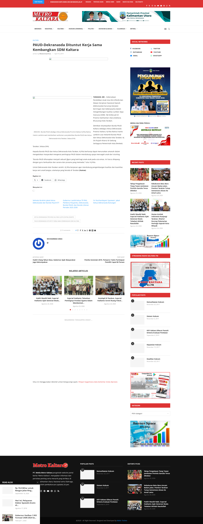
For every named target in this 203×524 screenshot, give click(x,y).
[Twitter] (149, 6)
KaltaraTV (139, 2)
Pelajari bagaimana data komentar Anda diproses (97, 382)
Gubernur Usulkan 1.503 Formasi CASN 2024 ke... (26, 516)
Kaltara (60, 29)
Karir (118, 2)
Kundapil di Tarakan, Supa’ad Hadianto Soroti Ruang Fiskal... (109, 299)
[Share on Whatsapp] (87, 230)
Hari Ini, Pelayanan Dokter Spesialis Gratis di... (25, 502)
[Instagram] (152, 6)
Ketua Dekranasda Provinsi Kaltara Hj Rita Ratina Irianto (54, 217)
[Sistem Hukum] (137, 320)
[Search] (169, 29)
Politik (91, 29)
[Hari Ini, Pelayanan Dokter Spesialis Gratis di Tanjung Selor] (7, 502)
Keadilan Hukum (153, 359)
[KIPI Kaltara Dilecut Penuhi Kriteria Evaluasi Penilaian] (137, 334)
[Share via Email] (95, 230)
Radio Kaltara (128, 2)
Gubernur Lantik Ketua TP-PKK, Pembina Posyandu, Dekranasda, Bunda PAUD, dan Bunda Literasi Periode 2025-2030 (76, 204)
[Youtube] (158, 6)
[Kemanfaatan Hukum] (137, 305)
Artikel (133, 29)
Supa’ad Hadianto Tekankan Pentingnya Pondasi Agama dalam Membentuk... (78, 300)
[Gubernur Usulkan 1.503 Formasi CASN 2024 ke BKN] (7, 517)
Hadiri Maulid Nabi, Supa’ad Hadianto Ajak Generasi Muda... (73, 2)
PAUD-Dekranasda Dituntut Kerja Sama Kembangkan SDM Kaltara (56, 221)
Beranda (38, 29)
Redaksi (88, 2)
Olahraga (121, 29)
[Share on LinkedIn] (85, 230)
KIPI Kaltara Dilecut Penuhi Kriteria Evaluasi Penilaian (157, 331)
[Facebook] (146, 6)
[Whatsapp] (167, 6)
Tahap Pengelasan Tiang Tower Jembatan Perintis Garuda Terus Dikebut (139, 187)
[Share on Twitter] (82, 230)
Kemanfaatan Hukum (155, 302)
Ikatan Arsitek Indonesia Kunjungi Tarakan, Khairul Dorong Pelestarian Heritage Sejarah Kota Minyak (160, 220)
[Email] (161, 6)
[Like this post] (78, 230)
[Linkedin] (155, 6)
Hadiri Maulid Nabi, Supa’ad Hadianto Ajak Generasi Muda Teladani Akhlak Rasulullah (139, 219)
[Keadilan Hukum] (137, 362)
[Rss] (169, 6)
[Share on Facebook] (80, 230)
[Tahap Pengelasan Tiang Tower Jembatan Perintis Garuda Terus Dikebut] (139, 174)
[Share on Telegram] (90, 230)
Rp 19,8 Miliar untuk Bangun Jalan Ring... (24, 489)
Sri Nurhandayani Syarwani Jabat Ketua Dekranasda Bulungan (106, 201)
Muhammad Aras (45, 54)
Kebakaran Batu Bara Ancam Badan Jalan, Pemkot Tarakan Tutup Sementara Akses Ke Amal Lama (160, 188)
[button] (46, 2)
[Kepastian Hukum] (137, 348)
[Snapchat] (164, 6)
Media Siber (110, 2)
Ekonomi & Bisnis (105, 29)
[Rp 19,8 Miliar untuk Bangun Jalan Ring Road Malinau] (7, 490)
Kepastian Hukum (154, 345)
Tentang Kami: (98, 2)
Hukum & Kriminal (76, 29)
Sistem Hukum (153, 316)
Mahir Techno (122, 520)
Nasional (48, 29)
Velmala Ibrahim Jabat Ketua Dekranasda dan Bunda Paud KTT (46, 201)
